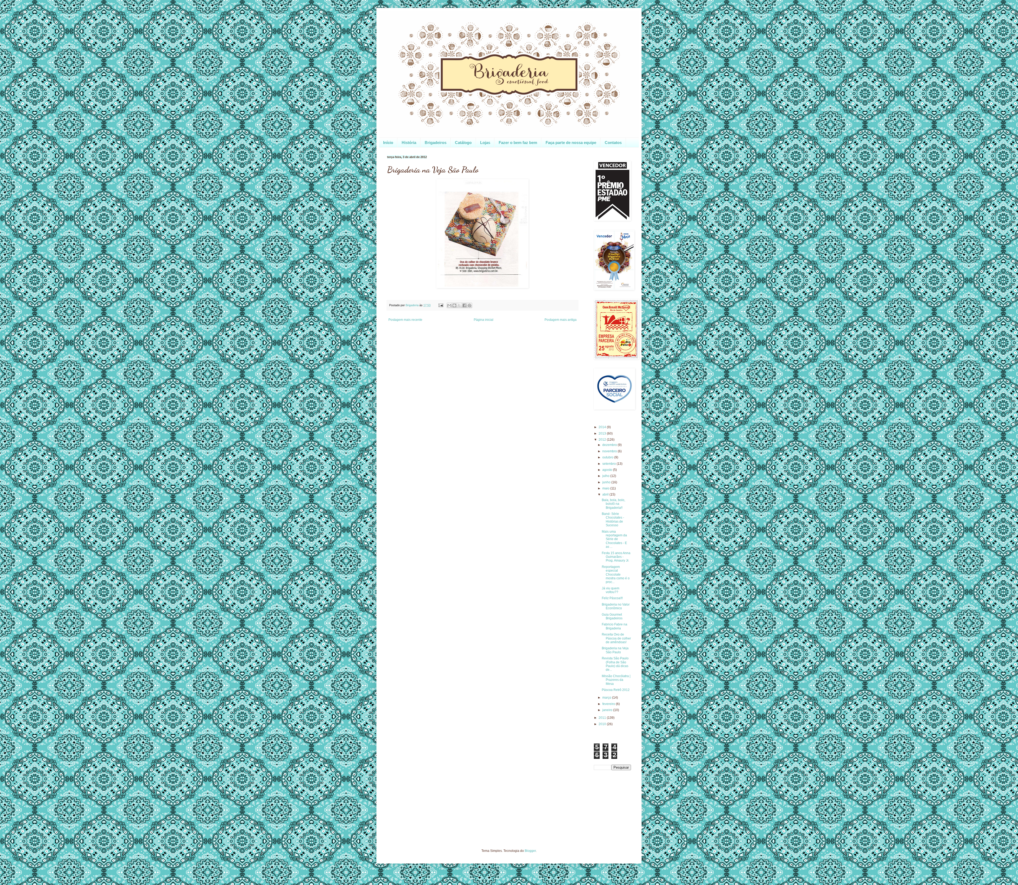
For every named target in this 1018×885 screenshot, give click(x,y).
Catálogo (463, 142)
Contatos (613, 142)
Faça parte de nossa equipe (571, 142)
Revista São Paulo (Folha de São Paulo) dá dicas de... (615, 664)
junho (606, 482)
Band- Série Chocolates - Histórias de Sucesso (613, 519)
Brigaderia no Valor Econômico (616, 606)
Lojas (485, 142)
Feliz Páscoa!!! (612, 598)
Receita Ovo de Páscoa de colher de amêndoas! (616, 638)
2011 (603, 718)
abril (605, 494)
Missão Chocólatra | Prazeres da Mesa (616, 680)
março (607, 697)
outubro (608, 457)
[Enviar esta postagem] (440, 305)
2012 (603, 439)
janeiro (607, 710)
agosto (607, 470)
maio (606, 488)
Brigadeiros (435, 142)
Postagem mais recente (405, 320)
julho (606, 476)
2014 (603, 427)
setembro (609, 464)
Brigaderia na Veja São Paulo (615, 650)
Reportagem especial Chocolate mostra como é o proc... (616, 574)
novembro (610, 451)
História (409, 142)
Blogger (530, 851)
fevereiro (609, 704)
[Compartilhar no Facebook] (464, 305)
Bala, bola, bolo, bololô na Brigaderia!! (613, 504)
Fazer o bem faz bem (518, 142)
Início (388, 142)
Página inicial (483, 320)
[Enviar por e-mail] (449, 305)
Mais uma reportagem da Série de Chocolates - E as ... (614, 539)
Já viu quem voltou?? (610, 590)
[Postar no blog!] (454, 305)
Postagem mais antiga (561, 320)
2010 (603, 724)
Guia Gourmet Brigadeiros (612, 616)
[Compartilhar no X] (459, 305)
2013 (603, 433)
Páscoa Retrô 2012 (616, 690)
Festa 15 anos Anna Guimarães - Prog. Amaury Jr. (616, 557)
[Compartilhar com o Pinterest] (469, 305)
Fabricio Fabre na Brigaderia (614, 626)
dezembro (610, 445)
